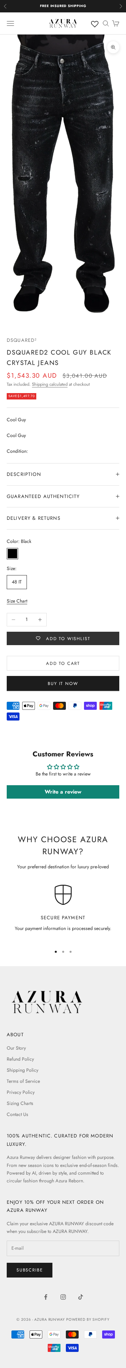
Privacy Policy (21, 1092)
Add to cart (63, 663)
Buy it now (63, 683)
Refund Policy (20, 1059)
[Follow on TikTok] (80, 1297)
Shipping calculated (50, 384)
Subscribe (29, 1270)
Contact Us (17, 1114)
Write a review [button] (63, 792)
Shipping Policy (22, 1070)
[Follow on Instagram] (63, 1297)
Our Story (16, 1048)
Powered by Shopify (88, 1319)
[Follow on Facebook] (45, 1297)
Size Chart (17, 601)
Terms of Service (23, 1081)
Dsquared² (22, 340)
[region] (63, 912)
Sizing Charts (20, 1103)
